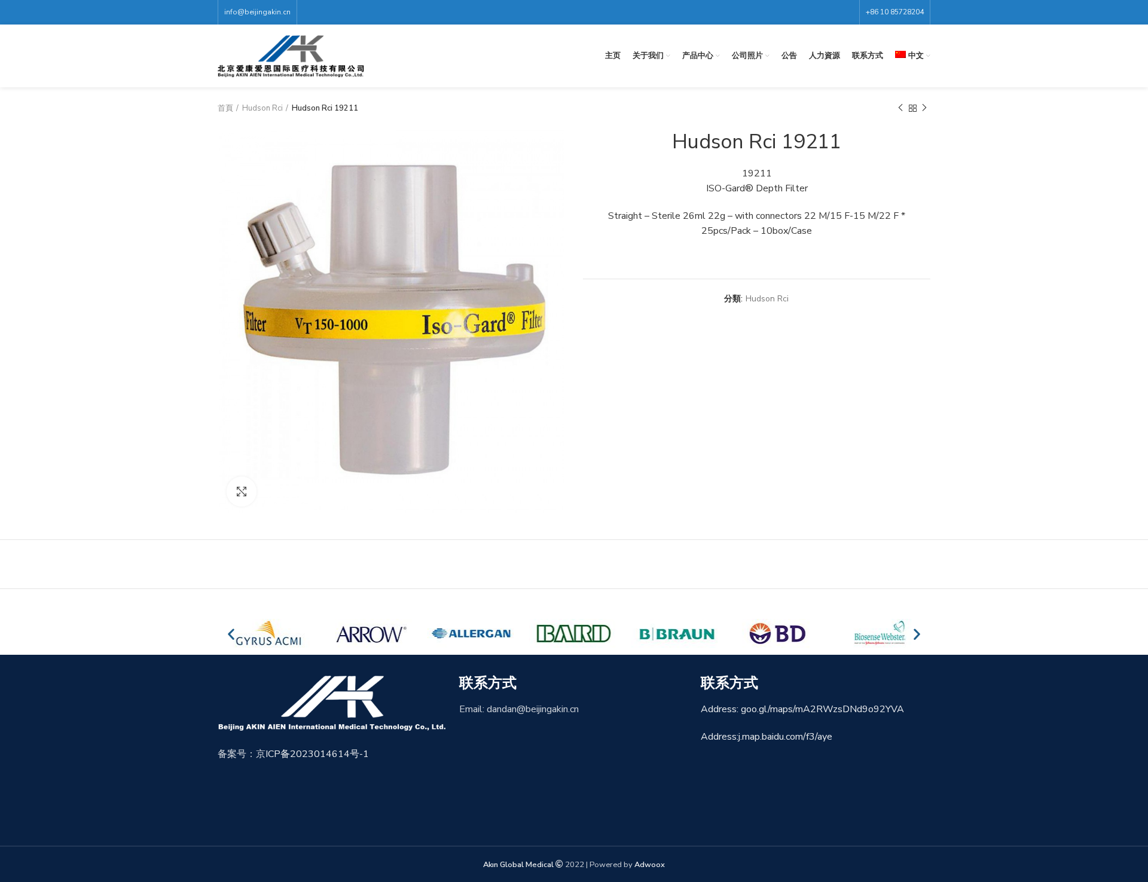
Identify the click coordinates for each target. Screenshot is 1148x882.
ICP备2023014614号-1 (317, 754)
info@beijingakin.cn (257, 12)
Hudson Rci (262, 108)
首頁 (225, 108)
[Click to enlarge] (242, 491)
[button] (231, 633)
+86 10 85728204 (895, 12)
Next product (924, 108)
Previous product (900, 108)
